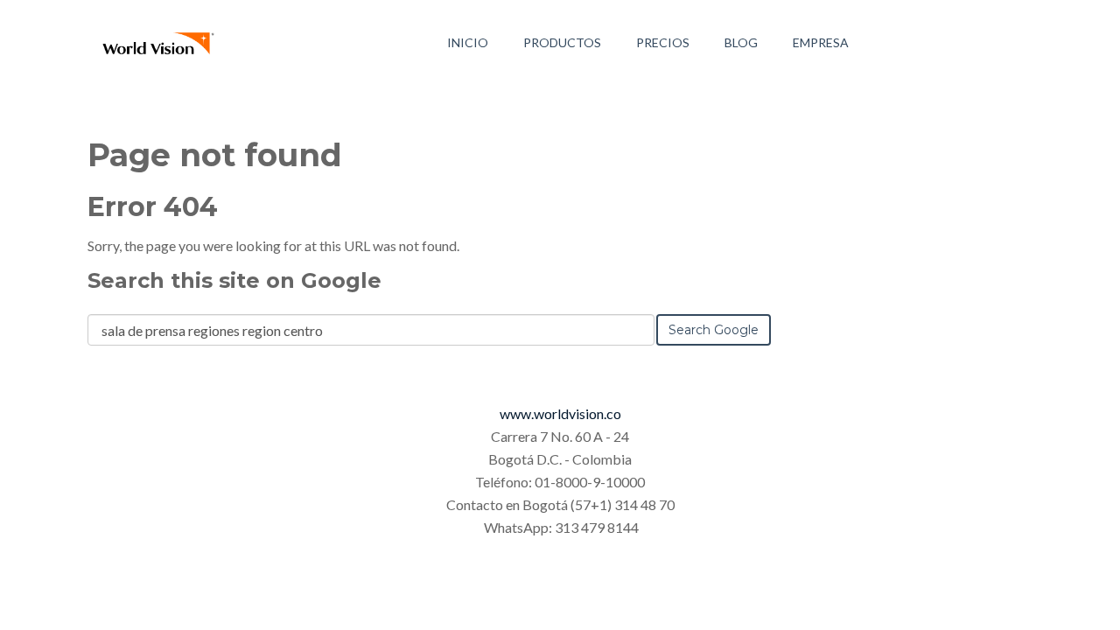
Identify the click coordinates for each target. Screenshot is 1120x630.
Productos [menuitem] (562, 42)
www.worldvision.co (560, 413)
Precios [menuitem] (663, 42)
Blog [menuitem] (741, 42)
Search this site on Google (235, 280)
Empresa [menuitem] (821, 42)
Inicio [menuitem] (467, 42)
